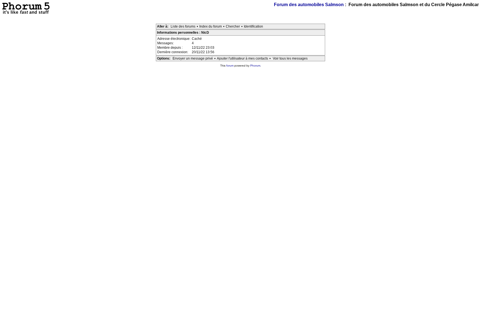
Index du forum (210, 26)
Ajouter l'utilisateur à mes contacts (242, 58)
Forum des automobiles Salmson (309, 4)
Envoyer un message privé (193, 58)
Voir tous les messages (290, 58)
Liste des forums (183, 26)
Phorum (255, 65)
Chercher (233, 26)
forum (230, 65)
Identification (253, 26)
